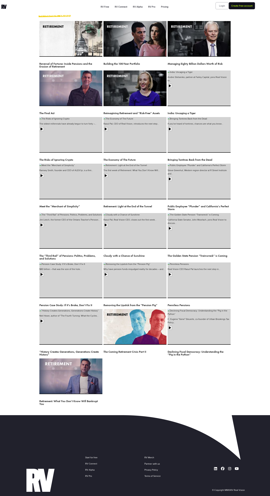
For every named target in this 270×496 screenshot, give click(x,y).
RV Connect (121, 6)
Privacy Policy (151, 469)
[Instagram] (229, 468)
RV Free (105, 6)
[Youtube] (236, 468)
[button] (222, 5)
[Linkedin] (215, 468)
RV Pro (151, 6)
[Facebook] (222, 468)
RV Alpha (138, 6)
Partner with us (152, 463)
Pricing (164, 6)
